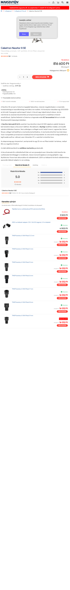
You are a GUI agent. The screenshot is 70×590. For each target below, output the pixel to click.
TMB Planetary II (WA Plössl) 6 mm (22, 275)
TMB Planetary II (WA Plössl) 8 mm (22, 302)
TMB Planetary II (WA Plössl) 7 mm (22, 289)
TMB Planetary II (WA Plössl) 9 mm (22, 315)
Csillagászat (8, 11)
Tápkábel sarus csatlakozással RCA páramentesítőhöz (28, 209)
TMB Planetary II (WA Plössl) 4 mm (22, 249)
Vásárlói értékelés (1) (22, 165)
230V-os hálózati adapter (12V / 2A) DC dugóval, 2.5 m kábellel (31, 222)
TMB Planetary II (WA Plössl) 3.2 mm (23, 235)
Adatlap (35, 165)
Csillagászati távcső (20, 11)
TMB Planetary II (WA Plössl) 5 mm (22, 262)
